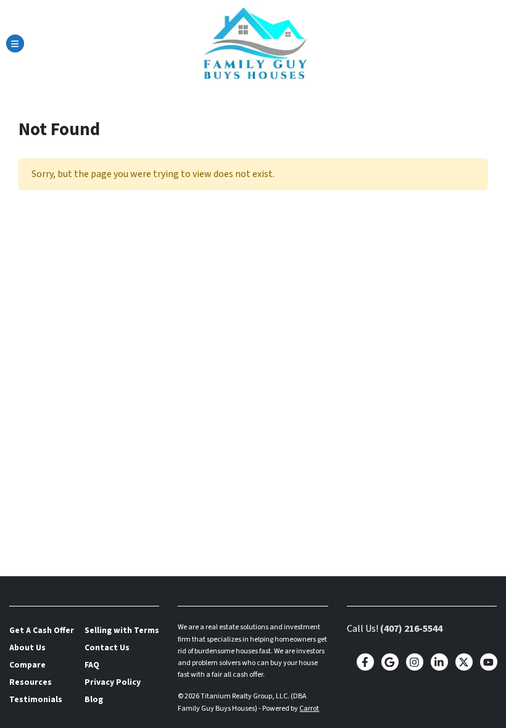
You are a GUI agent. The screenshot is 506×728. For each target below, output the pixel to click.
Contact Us (107, 647)
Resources (30, 682)
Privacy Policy (113, 682)
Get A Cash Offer (41, 630)
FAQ (92, 665)
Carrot (309, 708)
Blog (94, 699)
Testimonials (35, 699)
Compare (27, 665)
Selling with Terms (122, 630)
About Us (27, 647)
